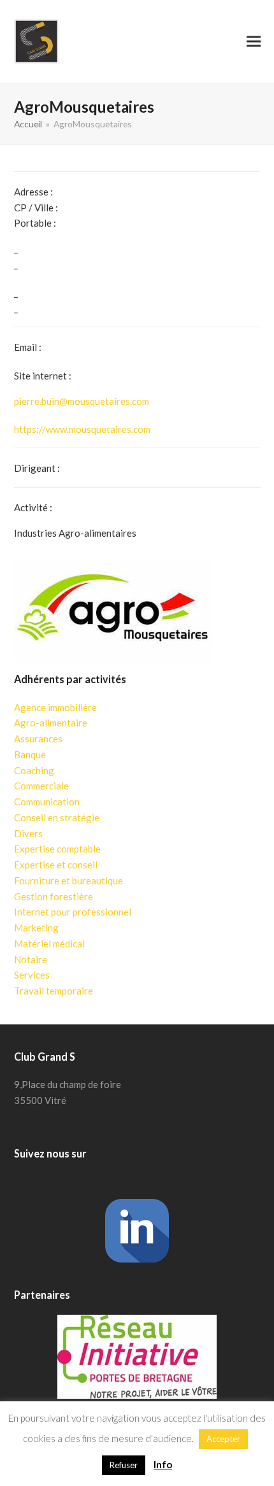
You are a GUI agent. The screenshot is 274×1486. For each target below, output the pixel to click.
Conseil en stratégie (56, 817)
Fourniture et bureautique (68, 880)
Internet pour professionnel (72, 911)
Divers (28, 833)
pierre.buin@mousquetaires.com (81, 401)
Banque (30, 754)
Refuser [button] (124, 1465)
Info (163, 1464)
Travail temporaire (53, 990)
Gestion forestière (53, 896)
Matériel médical (49, 943)
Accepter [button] (223, 1439)
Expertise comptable (57, 848)
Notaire (30, 959)
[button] (254, 41)
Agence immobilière (55, 707)
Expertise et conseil (55, 864)
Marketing (36, 927)
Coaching (34, 770)
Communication (47, 801)
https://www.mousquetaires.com (82, 429)
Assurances (38, 738)
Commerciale (41, 785)
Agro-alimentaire (50, 722)
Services (32, 974)
